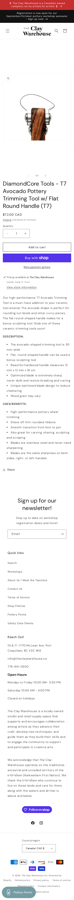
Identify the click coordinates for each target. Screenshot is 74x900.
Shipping (7, 220)
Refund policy (22, 880)
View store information (22, 287)
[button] (7, 31)
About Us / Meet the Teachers (27, 580)
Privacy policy (41, 880)
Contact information (49, 886)
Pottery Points (17, 614)
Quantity (8, 226)
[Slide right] (45, 176)
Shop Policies (16, 606)
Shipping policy (25, 886)
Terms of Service (19, 597)
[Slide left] (28, 176)
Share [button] (11, 469)
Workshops (15, 571)
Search (12, 563)
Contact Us (15, 588)
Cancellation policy (38, 891)
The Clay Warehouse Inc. (35, 875)
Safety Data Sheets (20, 623)
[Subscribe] (62, 534)
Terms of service (62, 880)
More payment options (37, 267)
